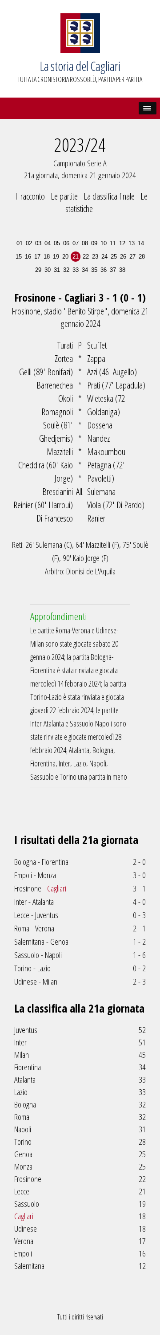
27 (132, 256)
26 (123, 256)
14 (141, 243)
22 (86, 256)
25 (114, 256)
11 (113, 243)
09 (94, 243)
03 (38, 243)
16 (28, 256)
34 (85, 270)
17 (37, 256)
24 (104, 256)
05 (57, 243)
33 (75, 270)
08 (85, 243)
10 (103, 243)
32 (66, 270)
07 (75, 243)
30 (47, 270)
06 (66, 243)
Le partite (64, 196)
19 (56, 256)
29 (38, 270)
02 (29, 243)
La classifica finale (109, 196)
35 (94, 270)
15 (19, 256)
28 (142, 256)
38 (122, 270)
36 (103, 270)
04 (47, 243)
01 (19, 243)
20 (65, 256)
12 (122, 243)
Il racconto (30, 196)
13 (131, 243)
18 (47, 256)
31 (57, 270)
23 (95, 256)
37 (113, 270)
